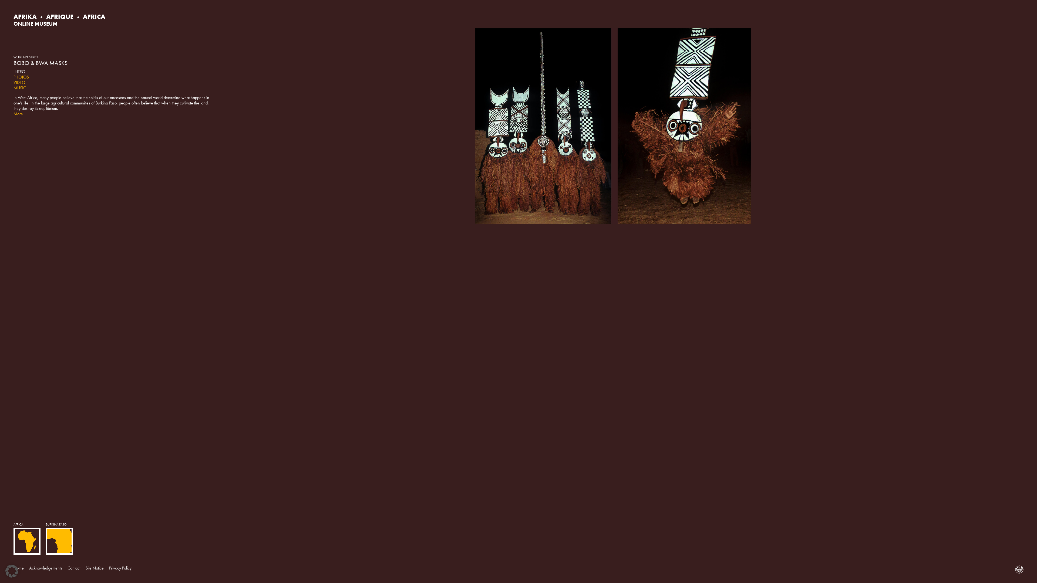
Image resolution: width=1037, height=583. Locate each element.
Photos (21, 77)
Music (20, 88)
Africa (18, 524)
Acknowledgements (45, 568)
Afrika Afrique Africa (59, 16)
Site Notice (95, 568)
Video (19, 82)
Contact (74, 568)
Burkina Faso (56, 524)
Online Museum (36, 23)
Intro (19, 71)
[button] (12, 571)
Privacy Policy (120, 568)
